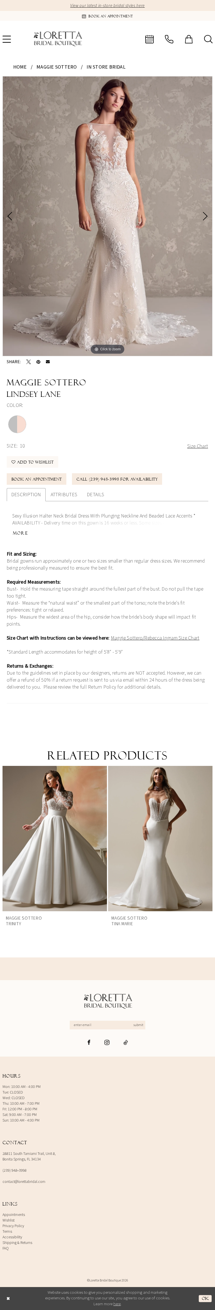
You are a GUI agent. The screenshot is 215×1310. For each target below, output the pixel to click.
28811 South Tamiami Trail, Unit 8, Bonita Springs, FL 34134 (29, 1156)
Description (26, 494)
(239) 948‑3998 (15, 1170)
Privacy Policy (13, 1226)
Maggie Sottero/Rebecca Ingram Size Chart (155, 638)
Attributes (64, 494)
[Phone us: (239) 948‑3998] (169, 39)
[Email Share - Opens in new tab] (48, 362)
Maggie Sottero (56, 67)
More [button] (20, 533)
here (117, 1304)
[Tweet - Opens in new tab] (28, 362)
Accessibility (12, 1237)
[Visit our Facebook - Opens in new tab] (88, 1042)
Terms (7, 1231)
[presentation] (62, 838)
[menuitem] (149, 39)
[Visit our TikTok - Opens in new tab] (125, 1042)
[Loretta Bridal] (107, 1001)
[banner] (57, 39)
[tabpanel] (107, 216)
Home (20, 67)
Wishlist (9, 1220)
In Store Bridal (106, 67)
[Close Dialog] (8, 1298)
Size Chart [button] (197, 446)
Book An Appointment (36, 479)
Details (95, 494)
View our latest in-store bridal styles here (107, 6)
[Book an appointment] (149, 39)
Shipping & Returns (17, 1243)
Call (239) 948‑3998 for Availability (117, 479)
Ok (205, 1298)
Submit (138, 1025)
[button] (188, 39)
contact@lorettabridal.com (24, 1182)
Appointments (14, 1215)
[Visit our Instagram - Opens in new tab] (106, 1042)
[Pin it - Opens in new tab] (38, 362)
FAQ (6, 1248)
